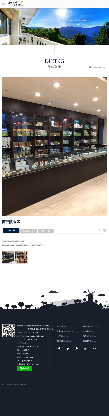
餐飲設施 (89, 331)
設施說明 (11, 230)
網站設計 (5, 339)
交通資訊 (63, 336)
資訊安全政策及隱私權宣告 (16, 385)
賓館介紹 (64, 326)
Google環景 (28, 231)
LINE (104, 230)
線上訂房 (89, 341)
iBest (11, 339)
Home (95, 67)
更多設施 (46, 231)
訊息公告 (90, 336)
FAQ (3, 385)
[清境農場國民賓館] (67, 349)
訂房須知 (65, 331)
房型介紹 (90, 326)
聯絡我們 (64, 341)
